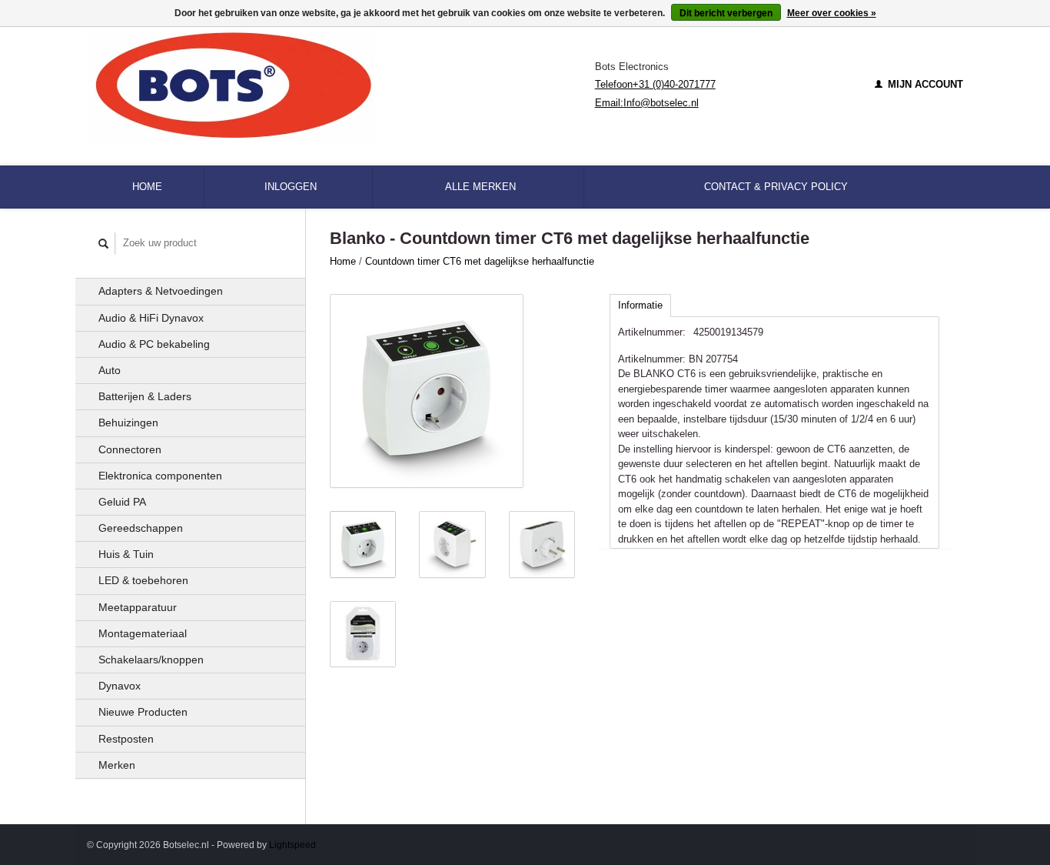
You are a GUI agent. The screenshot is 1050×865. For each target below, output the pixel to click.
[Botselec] (341, 84)
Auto (109, 370)
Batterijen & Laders (144, 396)
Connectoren (129, 449)
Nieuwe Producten (143, 712)
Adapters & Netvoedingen (160, 291)
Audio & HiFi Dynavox (151, 318)
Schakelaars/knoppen (151, 659)
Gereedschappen (140, 528)
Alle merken (480, 186)
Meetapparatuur (137, 607)
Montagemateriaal (142, 633)
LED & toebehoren (143, 580)
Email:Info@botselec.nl (647, 103)
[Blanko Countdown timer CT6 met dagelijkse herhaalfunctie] (427, 391)
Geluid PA (122, 502)
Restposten (126, 739)
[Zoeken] (103, 243)
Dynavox (119, 686)
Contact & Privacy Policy (776, 186)
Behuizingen (128, 422)
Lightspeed (292, 845)
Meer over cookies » (831, 13)
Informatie (640, 305)
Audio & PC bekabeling (154, 344)
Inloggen (290, 186)
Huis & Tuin (126, 554)
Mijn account (924, 84)
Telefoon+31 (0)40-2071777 (655, 84)
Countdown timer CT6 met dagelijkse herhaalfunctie (479, 261)
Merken (116, 765)
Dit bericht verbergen (726, 13)
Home (147, 186)
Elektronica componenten (160, 475)
